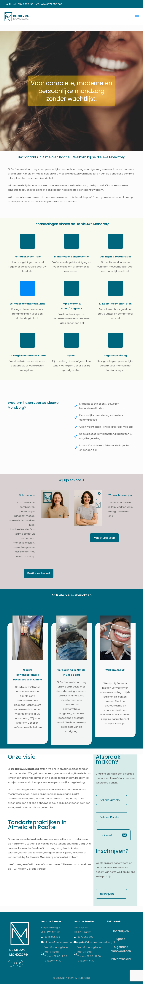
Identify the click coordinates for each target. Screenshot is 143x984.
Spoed (120, 939)
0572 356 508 (85, 937)
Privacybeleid (121, 959)
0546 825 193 (52, 937)
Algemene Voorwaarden (121, 949)
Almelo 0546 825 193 (21, 4)
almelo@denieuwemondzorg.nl (64, 942)
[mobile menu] (137, 17)
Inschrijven (121, 931)
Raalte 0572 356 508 (50, 4)
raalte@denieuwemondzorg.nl (96, 942)
